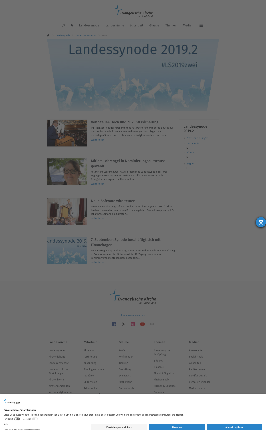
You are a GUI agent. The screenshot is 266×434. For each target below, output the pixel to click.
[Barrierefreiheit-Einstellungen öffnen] (261, 222)
